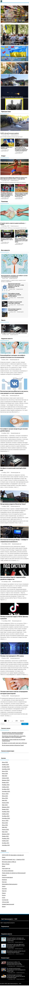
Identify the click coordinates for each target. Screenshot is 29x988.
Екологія (4, 875)
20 (23, 986)
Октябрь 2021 (5, 843)
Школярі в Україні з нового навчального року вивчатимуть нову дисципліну (14, 58)
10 (9, 986)
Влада (3, 866)
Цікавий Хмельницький (8, 904)
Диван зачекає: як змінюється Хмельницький (13, 873)
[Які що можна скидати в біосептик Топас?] (4, 316)
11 (10, 986)
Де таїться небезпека (7, 870)
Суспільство (5, 899)
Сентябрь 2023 (6, 791)
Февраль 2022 (5, 834)
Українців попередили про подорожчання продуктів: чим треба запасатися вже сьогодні (13, 20)
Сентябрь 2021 (6, 845)
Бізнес (3, 857)
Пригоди (4, 890)
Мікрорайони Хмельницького (9, 884)
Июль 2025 (5, 762)
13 (13, 986)
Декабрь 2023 (5, 784)
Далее (22, 721)
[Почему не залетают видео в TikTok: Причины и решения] (14, 614)
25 (2, 987)
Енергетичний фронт (7, 877)
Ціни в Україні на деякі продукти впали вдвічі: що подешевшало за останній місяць (21, 240)
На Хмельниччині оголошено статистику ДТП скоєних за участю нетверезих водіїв (16, 976)
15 (16, 986)
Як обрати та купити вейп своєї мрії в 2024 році (15, 302)
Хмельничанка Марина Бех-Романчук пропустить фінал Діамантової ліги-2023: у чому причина (13, 178)
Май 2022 (4, 827)
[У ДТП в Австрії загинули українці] (14, 130)
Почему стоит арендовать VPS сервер (12, 656)
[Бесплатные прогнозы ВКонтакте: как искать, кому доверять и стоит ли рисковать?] (4, 290)
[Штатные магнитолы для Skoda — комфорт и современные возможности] (14, 537)
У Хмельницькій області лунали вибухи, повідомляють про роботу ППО (12, 97)
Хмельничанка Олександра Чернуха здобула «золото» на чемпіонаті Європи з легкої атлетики (21, 194)
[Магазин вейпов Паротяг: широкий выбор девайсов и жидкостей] (14, 575)
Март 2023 (5, 804)
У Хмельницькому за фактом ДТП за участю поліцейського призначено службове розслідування (21, 149)
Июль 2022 (5, 822)
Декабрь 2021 (5, 838)
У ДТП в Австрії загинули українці (9, 133)
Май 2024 (4, 775)
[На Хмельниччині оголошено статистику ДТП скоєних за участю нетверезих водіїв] (3, 976)
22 (26, 986)
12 (11, 986)
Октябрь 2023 (5, 789)
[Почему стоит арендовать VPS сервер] (14, 654)
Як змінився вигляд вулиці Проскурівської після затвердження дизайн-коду (16, 970)
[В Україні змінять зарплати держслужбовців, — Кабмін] (14, 220)
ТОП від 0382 (5, 902)
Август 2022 (5, 820)
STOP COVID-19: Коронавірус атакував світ (13, 855)
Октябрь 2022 (5, 816)
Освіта (3, 886)
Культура (4, 881)
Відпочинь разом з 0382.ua (9, 861)
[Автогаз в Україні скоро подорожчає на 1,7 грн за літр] (7, 237)
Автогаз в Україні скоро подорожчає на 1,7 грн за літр (7, 239)
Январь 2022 (5, 836)
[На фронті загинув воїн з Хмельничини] (7, 146)
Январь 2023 (5, 809)
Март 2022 (5, 831)
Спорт (3, 897)
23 (28, 986)
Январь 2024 (5, 782)
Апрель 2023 (5, 802)
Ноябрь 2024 (5, 764)
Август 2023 (5, 793)
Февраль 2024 (5, 780)
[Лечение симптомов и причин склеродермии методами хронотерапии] (14, 689)
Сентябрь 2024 (6, 769)
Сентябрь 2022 (6, 818)
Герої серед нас (6, 868)
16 (17, 986)
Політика (4, 888)
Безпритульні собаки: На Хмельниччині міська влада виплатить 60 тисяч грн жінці (14, 963)
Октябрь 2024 (5, 766)
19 (21, 986)
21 (24, 986)
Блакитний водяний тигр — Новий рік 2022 (13, 859)
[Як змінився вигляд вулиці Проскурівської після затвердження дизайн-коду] (3, 969)
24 (0, 987)
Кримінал (4, 879)
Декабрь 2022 (5, 811)
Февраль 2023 (5, 807)
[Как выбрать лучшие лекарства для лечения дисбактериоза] (4, 299)
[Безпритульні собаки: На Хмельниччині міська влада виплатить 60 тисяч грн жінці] (3, 962)
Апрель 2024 (5, 778)
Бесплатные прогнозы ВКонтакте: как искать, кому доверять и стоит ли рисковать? (16, 285)
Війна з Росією (5, 864)
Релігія (3, 895)
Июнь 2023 (5, 798)
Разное (4, 893)
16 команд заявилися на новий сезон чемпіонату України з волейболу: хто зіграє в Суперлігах (7, 194)
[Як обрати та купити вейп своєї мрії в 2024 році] (4, 306)
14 (14, 986)
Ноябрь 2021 (5, 840)
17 (18, 986)
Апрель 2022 (5, 829)
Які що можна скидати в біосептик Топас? (14, 309)
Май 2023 (4, 800)
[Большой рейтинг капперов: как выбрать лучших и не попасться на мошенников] (14, 273)
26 (4, 987)
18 (20, 986)
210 (17, 721)
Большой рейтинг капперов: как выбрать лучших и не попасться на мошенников (14, 276)
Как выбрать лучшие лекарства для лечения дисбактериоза (14, 295)
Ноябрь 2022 (5, 813)
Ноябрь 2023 (5, 787)
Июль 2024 (5, 771)
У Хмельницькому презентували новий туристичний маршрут (12, 41)
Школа (3, 906)
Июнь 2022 (5, 825)
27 (5, 987)
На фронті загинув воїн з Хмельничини (6, 148)
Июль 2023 (5, 796)
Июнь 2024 (5, 773)
